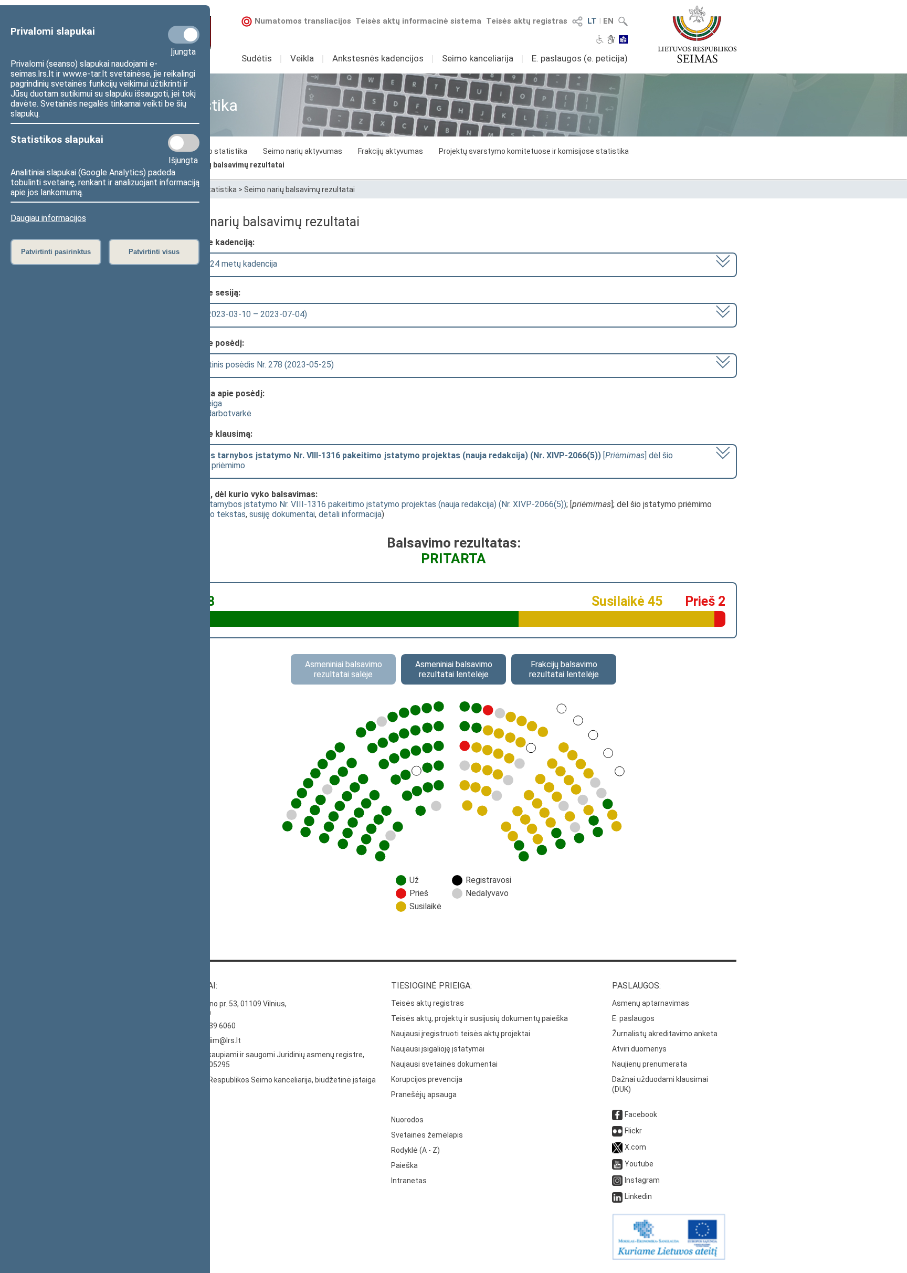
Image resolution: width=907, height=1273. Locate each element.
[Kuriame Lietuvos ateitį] (668, 1257)
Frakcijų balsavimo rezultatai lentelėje (564, 669)
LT (592, 21)
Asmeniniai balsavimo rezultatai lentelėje (453, 669)
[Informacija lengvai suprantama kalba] (623, 40)
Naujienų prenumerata (649, 1064)
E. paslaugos (633, 1018)
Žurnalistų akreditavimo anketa (665, 1033)
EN (608, 21)
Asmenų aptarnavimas (650, 1003)
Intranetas (409, 1180)
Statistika (220, 189)
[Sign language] (611, 40)
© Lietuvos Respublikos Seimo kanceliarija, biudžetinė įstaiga (273, 1080)
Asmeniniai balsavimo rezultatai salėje (343, 669)
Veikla (302, 58)
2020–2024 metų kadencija (226, 264)
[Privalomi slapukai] (183, 35)
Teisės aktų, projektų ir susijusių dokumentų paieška (479, 1018)
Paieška (404, 1165)
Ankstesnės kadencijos (378, 58)
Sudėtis (256, 58)
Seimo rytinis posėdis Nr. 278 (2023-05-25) (255, 365)
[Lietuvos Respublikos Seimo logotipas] (697, 34)
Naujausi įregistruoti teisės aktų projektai (460, 1033)
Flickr (633, 1131)
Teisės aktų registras (526, 21)
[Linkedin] (617, 1196)
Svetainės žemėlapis (427, 1135)
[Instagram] (617, 1180)
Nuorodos (407, 1120)
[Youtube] (617, 1164)
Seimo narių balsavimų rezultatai (227, 165)
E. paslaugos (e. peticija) (580, 58)
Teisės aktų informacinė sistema (418, 21)
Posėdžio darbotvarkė (210, 413)
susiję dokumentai (282, 514)
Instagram (642, 1180)
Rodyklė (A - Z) (415, 1150)
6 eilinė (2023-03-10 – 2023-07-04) (241, 314)
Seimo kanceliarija (477, 58)
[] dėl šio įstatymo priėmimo (424, 460)
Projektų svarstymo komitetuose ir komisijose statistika (534, 151)
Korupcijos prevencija (426, 1079)
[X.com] (617, 1147)
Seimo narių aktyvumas (302, 151)
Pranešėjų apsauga (424, 1094)
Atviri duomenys (639, 1049)
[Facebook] (617, 1114)
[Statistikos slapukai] (183, 143)
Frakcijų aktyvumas (390, 151)
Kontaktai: (193, 986)
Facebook (641, 1114)
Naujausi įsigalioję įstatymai (437, 1049)
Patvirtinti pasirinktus (56, 252)
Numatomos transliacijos (303, 21)
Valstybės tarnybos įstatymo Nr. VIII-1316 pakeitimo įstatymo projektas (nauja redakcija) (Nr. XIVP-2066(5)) (368, 504)
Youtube (639, 1164)
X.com (635, 1147)
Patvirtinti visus (154, 252)
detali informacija (350, 514)
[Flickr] (617, 1131)
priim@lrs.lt (222, 1040)
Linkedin (638, 1196)
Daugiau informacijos (48, 218)
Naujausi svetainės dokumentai (444, 1064)
